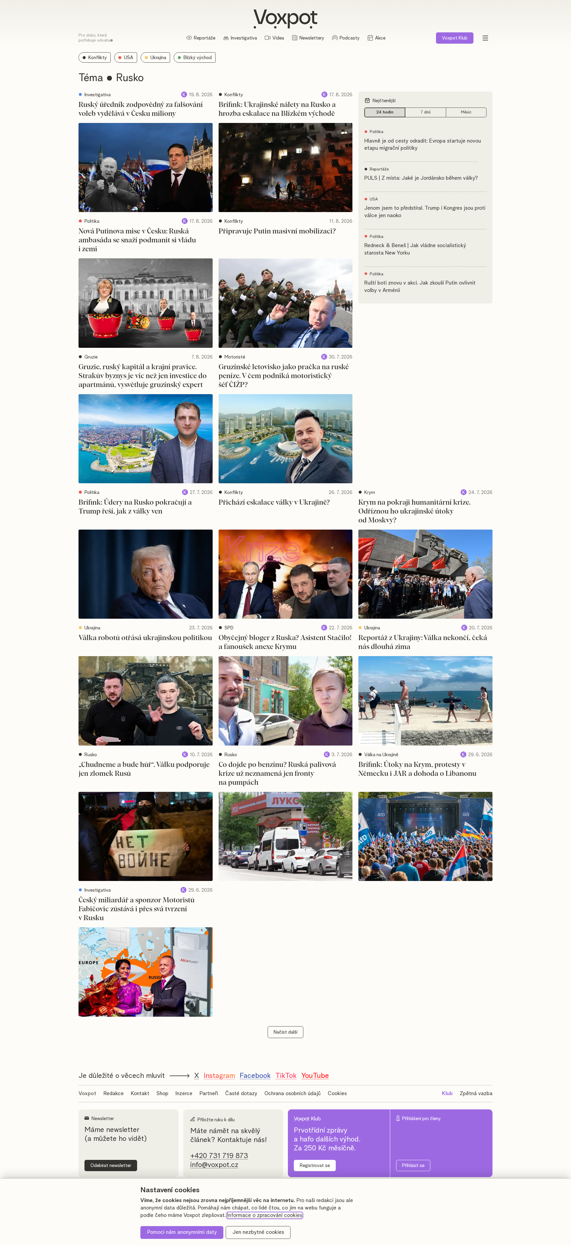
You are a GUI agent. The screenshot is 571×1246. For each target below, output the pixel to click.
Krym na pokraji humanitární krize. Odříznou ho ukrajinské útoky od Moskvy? (414, 511)
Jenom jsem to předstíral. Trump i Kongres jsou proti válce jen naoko (424, 212)
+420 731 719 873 (219, 1156)
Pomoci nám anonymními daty (182, 1232)
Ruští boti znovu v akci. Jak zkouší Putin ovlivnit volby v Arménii (420, 286)
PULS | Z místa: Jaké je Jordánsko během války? (421, 178)
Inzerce (183, 1093)
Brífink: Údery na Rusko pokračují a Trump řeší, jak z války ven (135, 507)
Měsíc (466, 112)
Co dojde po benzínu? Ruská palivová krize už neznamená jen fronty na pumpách (277, 773)
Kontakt (140, 1093)
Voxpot (87, 1093)
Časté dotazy (241, 1093)
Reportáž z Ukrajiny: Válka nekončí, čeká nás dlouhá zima (422, 642)
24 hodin (384, 112)
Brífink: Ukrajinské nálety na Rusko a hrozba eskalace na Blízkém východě (277, 109)
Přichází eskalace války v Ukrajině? (274, 502)
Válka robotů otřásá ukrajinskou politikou (145, 638)
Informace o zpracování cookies (264, 1215)
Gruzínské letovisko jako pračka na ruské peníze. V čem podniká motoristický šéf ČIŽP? (284, 376)
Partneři (209, 1093)
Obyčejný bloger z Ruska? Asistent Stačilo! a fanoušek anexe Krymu (285, 642)
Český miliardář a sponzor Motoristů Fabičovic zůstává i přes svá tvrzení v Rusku (136, 909)
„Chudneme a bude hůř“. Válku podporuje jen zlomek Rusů (144, 769)
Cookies (337, 1093)
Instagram (219, 1075)
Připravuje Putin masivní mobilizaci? (277, 231)
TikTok (286, 1075)
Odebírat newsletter (110, 1165)
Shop (162, 1093)
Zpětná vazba (476, 1093)
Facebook (255, 1075)
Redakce (113, 1093)
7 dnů (426, 112)
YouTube (315, 1075)
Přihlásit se (413, 1165)
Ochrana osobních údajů (292, 1093)
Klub (455, 38)
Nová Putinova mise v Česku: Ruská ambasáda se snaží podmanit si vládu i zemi (137, 240)
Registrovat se (315, 1165)
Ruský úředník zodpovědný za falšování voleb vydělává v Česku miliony (141, 109)
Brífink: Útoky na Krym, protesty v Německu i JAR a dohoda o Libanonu (417, 769)
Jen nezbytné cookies (258, 1232)
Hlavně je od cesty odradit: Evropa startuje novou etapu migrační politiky (422, 144)
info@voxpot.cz (214, 1164)
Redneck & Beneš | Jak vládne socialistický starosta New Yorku (415, 249)
